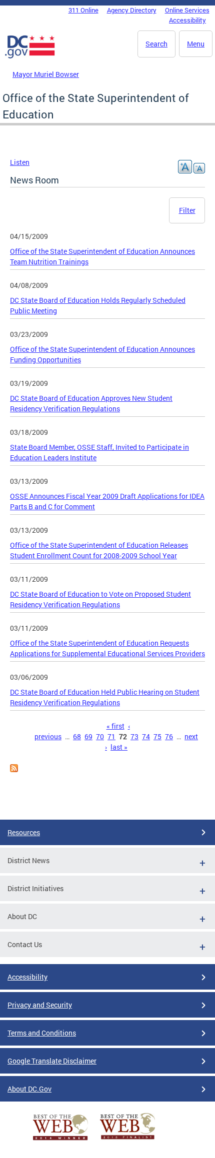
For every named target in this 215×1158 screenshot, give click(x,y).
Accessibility (187, 19)
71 (112, 736)
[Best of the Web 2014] (61, 1140)
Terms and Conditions (42, 1033)
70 (100, 736)
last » (119, 747)
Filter (187, 210)
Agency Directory (131, 9)
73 (134, 736)
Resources (24, 832)
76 (169, 736)
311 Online (83, 9)
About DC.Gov (30, 1089)
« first (115, 726)
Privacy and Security (40, 1005)
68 (77, 736)
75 (158, 736)
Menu (195, 43)
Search (157, 43)
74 (146, 736)
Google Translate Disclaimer (52, 1061)
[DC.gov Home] (30, 56)
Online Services (187, 9)
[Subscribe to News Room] (14, 769)
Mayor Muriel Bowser (45, 74)
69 (88, 736)
